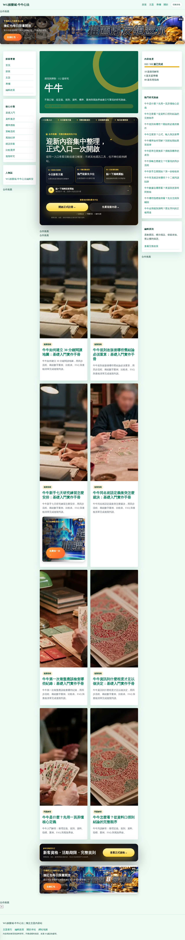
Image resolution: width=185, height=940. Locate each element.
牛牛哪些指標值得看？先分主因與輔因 (161, 200)
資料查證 (10, 119)
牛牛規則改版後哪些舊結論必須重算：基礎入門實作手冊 (114, 354)
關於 (166, 4)
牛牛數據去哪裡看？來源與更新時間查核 (161, 190)
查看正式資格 (118, 852)
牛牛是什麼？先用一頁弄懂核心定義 (161, 105)
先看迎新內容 (110, 207)
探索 (144, 4)
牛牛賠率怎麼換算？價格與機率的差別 (161, 153)
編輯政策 (10, 90)
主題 (151, 4)
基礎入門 (10, 112)
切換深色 (176, 4)
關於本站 (31, 929)
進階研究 (10, 156)
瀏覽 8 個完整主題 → (54, 106)
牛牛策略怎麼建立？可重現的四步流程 (161, 163)
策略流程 (10, 131)
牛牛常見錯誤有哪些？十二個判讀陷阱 (161, 179)
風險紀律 (10, 137)
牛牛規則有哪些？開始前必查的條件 (161, 126)
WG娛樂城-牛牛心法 (16, 4)
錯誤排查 (10, 144)
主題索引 (7, 929)
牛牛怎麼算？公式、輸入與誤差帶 (161, 134)
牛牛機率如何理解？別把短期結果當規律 (161, 142)
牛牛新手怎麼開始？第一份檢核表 (161, 171)
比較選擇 (10, 150)
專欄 (158, 4)
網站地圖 (43, 929)
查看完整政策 (151, 246)
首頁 (8, 65)
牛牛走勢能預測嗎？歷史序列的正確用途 (161, 210)
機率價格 (10, 125)
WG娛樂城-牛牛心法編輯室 (19, 179)
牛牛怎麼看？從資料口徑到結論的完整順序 (161, 116)
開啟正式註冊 (67, 207)
